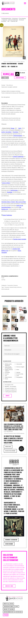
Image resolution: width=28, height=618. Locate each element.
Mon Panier (12, 609)
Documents (22, 18)
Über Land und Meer (21, 202)
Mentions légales (19, 612)
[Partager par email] (2, 78)
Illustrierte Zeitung (6, 202)
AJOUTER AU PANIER (20, 77)
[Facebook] (5, 78)
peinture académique (18, 156)
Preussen (7, 287)
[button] (14, 42)
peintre (3, 132)
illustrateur (15, 132)
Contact (16, 606)
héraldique (9, 192)
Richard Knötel (13, 287)
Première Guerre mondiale (19, 239)
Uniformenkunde (5, 289)
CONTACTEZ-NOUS (8, 446)
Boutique (15, 18)
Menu (25, 2)
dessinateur (8, 132)
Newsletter (6, 603)
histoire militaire (6, 183)
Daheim (13, 202)
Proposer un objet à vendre (8, 606)
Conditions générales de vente (9, 612)
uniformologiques (17, 135)
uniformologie (14, 190)
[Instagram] (7, 78)
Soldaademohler (6, 18)
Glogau (12, 128)
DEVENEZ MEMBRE (9, 544)
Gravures (15, 285)
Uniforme (19, 287)
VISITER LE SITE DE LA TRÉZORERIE (10, 450)
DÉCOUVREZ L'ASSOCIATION (11, 540)
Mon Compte (6, 609)
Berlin (19, 128)
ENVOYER (7, 396)
